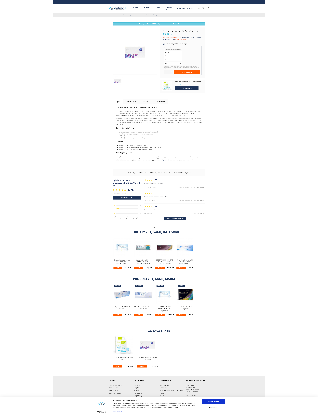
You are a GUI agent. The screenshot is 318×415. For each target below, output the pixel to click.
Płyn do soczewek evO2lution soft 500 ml (123, 358)
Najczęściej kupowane (115, 385)
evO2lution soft (165, 161)
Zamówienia (163, 388)
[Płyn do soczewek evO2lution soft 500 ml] (167, 86)
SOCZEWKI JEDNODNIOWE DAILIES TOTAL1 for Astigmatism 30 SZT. (164, 262)
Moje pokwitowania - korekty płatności (171, 390)
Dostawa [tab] (146, 101)
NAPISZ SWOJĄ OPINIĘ (126, 197)
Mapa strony (138, 396)
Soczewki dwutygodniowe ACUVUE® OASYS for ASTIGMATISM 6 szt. (122, 262)
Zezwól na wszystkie (213, 401)
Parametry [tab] (131, 101)
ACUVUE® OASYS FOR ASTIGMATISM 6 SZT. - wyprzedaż (165, 309)
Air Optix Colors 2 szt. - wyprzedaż (186, 308)
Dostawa (137, 385)
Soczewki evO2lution (114, 393)
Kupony (162, 396)
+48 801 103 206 (191, 395)
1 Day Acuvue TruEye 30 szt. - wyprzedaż (143, 308)
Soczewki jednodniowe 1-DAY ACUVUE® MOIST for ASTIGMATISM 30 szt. (186, 262)
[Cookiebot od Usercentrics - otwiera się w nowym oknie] (101, 412)
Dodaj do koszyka (187, 72)
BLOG (123, 2)
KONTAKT (134, 2)
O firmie (136, 390)
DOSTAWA (140, 2)
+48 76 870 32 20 (191, 397)
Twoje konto (165, 381)
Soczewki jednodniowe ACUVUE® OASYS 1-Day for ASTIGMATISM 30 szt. (143, 262)
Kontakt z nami (138, 393)
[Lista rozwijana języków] (203, 8)
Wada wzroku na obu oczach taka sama (174, 47)
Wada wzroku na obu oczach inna (173, 49)
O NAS (128, 2)
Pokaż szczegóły (117, 411)
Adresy (162, 393)
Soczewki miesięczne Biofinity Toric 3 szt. (148, 358)
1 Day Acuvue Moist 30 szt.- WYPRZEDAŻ (122, 308)
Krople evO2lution (113, 390)
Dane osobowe (164, 385)
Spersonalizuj (212, 407)
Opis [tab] (118, 101)
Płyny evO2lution (113, 388)
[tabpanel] (135, 52)
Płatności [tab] (160, 101)
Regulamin (137, 388)
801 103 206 (117, 2)
